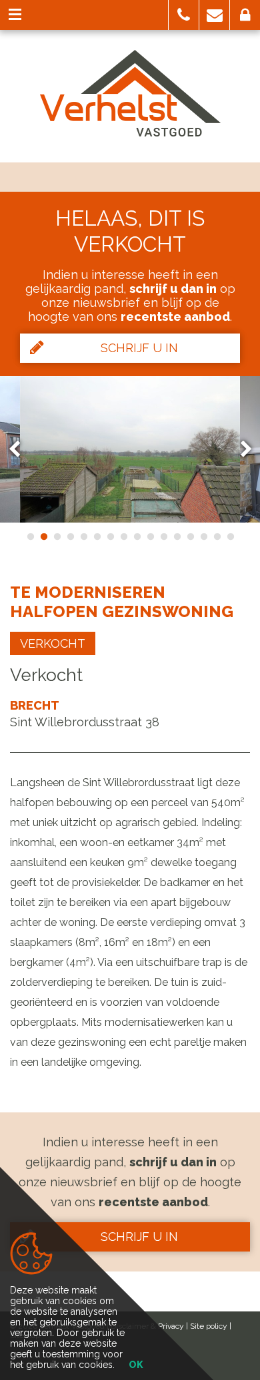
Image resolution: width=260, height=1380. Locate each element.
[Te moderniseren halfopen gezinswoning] (130, 449)
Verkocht (52, 643)
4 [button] (70, 537)
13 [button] (190, 537)
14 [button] (203, 537)
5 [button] (83, 537)
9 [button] (137, 537)
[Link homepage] (130, 93)
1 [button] (30, 537)
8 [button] (123, 537)
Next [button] (240, 449)
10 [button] (150, 537)
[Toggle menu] (15, 15)
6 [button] (97, 537)
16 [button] (230, 537)
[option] (130, 449)
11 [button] (163, 537)
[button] (184, 15)
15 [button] (217, 537)
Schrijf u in (139, 348)
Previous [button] (20, 449)
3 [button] (57, 537)
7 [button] (110, 537)
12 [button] (177, 537)
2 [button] (43, 537)
